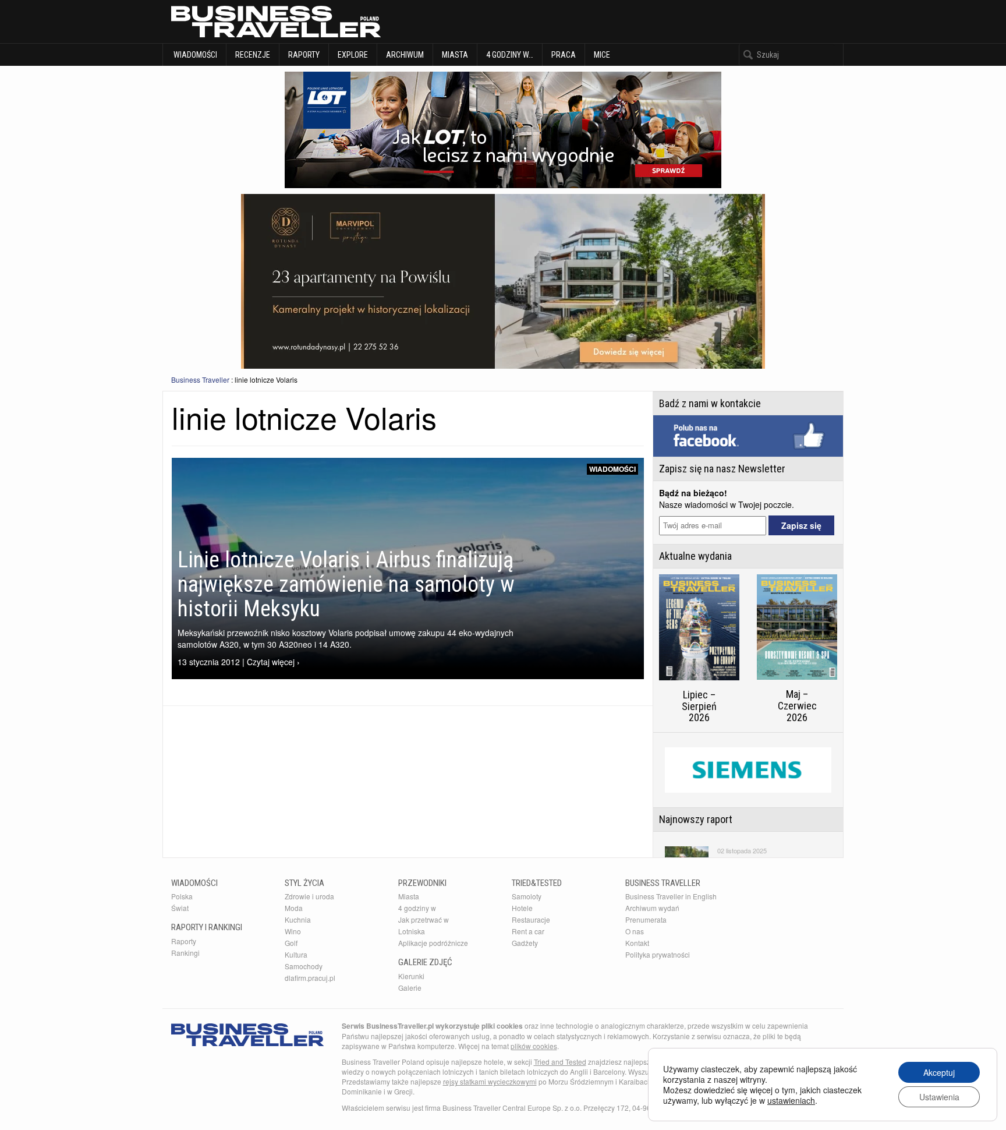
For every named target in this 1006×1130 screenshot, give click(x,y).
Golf (291, 943)
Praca (563, 54)
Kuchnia (298, 919)
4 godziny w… (509, 54)
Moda (294, 908)
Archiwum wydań (652, 908)
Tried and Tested (560, 1062)
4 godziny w (417, 908)
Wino (293, 931)
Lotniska (411, 931)
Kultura (296, 954)
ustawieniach (791, 1100)
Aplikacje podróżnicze (433, 943)
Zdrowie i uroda (309, 896)
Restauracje (531, 919)
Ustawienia (939, 1097)
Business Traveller (200, 379)
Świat (180, 908)
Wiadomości (194, 54)
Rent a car (528, 931)
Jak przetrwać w (423, 919)
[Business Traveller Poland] (276, 21)
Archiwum (405, 54)
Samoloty (526, 896)
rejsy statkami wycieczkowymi (490, 1081)
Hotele (522, 908)
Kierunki (411, 976)
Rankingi (185, 953)
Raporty (304, 54)
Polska (182, 896)
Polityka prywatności (657, 954)
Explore (353, 54)
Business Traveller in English (671, 896)
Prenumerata (646, 919)
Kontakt (637, 943)
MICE (602, 54)
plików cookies (534, 1046)
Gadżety (525, 943)
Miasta (455, 54)
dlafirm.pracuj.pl (310, 978)
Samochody (304, 966)
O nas (634, 931)
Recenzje (252, 54)
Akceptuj (939, 1072)
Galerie (409, 988)
